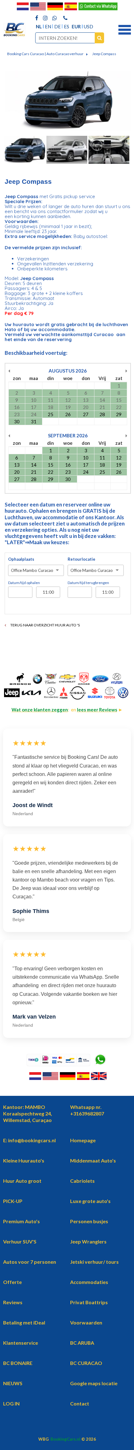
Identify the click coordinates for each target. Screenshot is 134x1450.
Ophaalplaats (21, 559)
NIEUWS (12, 1383)
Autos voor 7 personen (29, 1262)
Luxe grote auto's (90, 1201)
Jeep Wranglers (88, 1241)
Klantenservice (20, 1343)
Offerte (12, 1282)
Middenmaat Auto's (93, 1160)
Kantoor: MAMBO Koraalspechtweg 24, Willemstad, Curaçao (27, 1113)
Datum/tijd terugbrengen (88, 582)
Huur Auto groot (22, 1181)
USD (88, 26)
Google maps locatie (93, 1383)
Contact (79, 1403)
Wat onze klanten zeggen (40, 709)
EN (48, 26)
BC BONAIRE (17, 1363)
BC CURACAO (86, 1363)
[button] (124, 29)
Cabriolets (82, 1181)
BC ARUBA (82, 1343)
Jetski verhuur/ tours (94, 1262)
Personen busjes (89, 1221)
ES (66, 26)
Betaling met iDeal (24, 1322)
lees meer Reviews (97, 709)
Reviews (12, 1302)
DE (57, 26)
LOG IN (11, 1403)
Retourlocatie (81, 559)
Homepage (83, 1140)
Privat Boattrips (89, 1302)
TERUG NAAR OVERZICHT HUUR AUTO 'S (45, 625)
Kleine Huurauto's (23, 1160)
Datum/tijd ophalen (24, 582)
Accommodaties (89, 1282)
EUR (76, 26)
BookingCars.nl (65, 1439)
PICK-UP (12, 1201)
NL (39, 26)
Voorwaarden (86, 1322)
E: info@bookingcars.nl (29, 1140)
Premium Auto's (21, 1221)
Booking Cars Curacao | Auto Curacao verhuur (45, 53)
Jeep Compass (104, 53)
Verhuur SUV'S (19, 1241)
